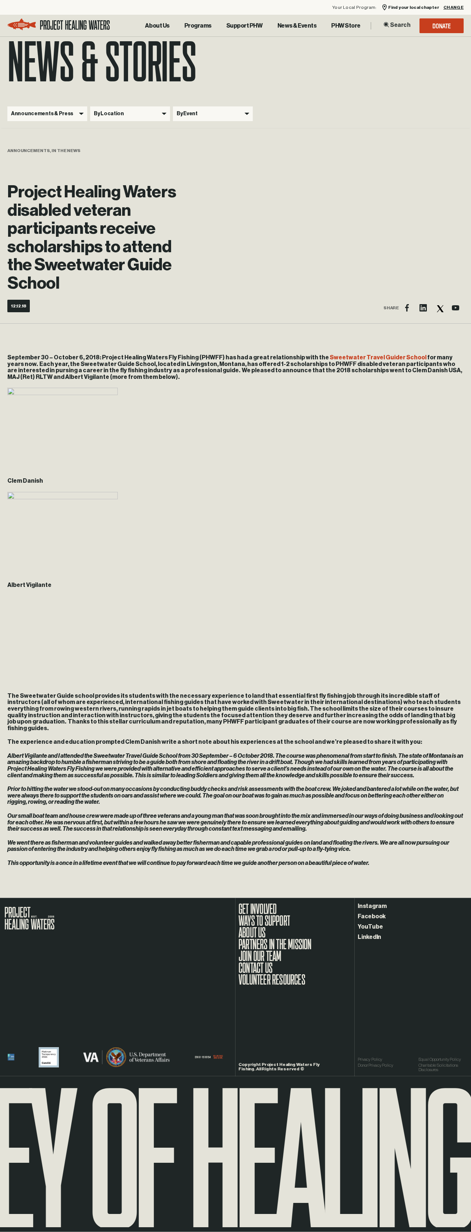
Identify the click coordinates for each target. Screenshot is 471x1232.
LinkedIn (369, 937)
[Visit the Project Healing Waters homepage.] (58, 25)
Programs (198, 26)
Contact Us (255, 971)
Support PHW (244, 26)
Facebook (372, 916)
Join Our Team (259, 959)
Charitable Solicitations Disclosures (438, 1067)
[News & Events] (297, 26)
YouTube (370, 926)
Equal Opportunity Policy (439, 1059)
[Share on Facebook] (407, 308)
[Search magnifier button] (386, 25)
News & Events (297, 26)
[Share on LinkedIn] (423, 308)
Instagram (372, 906)
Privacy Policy (370, 1059)
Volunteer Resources (271, 983)
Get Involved (257, 912)
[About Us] (157, 26)
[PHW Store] (346, 26)
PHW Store (346, 26)
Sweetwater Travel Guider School (378, 357)
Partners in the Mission (275, 948)
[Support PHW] (244, 26)
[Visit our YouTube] (455, 308)
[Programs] (198, 26)
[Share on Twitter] (439, 308)
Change (453, 7)
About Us (157, 26)
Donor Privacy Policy (375, 1065)
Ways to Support (264, 924)
